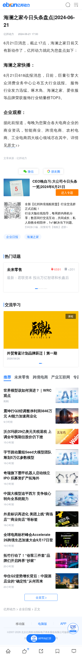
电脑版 (42, 623)
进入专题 (67, 192)
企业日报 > (26, 609)
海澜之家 (33, 236)
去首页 (40, 597)
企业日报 (12, 236)
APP (63, 623)
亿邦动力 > (11, 609)
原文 (11, 145)
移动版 (20, 623)
